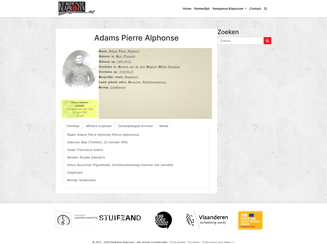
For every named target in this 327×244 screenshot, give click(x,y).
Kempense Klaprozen (228, 8)
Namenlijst (202, 8)
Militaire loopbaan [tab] (99, 126)
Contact (255, 8)
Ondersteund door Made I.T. (218, 242)
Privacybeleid (177, 242)
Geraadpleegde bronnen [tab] (135, 126)
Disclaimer (194, 242)
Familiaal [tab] (73, 126)
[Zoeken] (266, 8)
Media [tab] (163, 126)
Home (187, 8)
